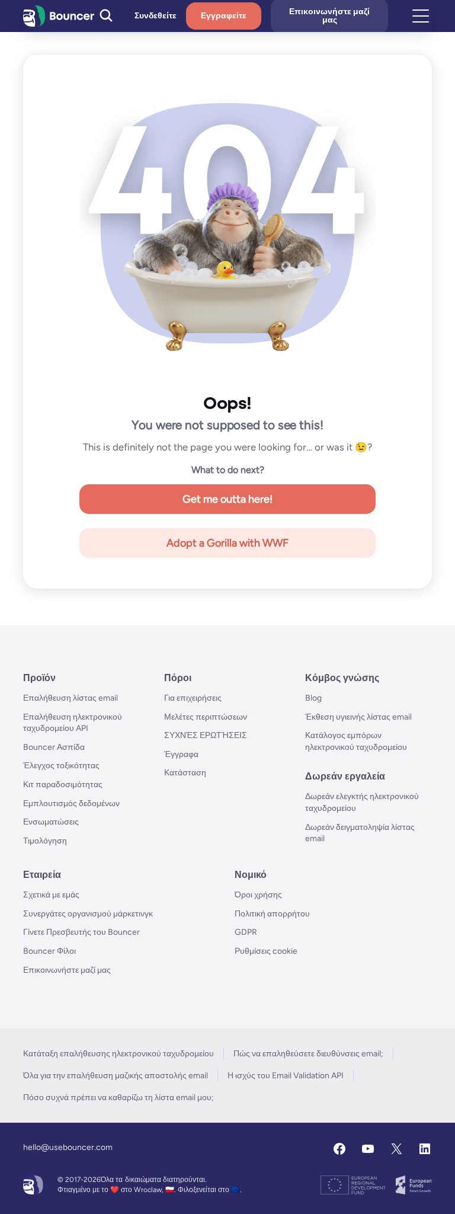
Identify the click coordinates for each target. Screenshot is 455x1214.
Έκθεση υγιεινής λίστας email (358, 717)
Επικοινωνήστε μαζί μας (67, 970)
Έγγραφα (181, 754)
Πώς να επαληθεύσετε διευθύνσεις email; (308, 1054)
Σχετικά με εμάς (51, 895)
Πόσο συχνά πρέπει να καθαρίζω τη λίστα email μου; (118, 1097)
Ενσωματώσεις (51, 822)
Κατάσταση (185, 773)
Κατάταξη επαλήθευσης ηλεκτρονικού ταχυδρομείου (118, 1054)
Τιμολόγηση (45, 841)
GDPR (246, 932)
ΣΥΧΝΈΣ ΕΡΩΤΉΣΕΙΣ (205, 735)
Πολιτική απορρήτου (272, 914)
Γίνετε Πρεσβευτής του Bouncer (81, 932)
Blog (313, 698)
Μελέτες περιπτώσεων (205, 717)
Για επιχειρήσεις (193, 698)
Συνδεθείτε (155, 16)
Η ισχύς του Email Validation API (286, 1076)
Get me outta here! (227, 499)
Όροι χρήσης (258, 895)
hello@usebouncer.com (68, 1147)
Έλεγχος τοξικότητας (61, 766)
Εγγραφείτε (223, 16)
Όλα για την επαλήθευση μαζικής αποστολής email (115, 1076)
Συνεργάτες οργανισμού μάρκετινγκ (88, 914)
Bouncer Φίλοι (49, 951)
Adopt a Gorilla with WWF (227, 543)
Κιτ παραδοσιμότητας (62, 784)
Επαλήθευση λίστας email (70, 698)
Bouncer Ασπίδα (54, 747)
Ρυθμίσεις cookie (266, 951)
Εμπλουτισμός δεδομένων (71, 803)
